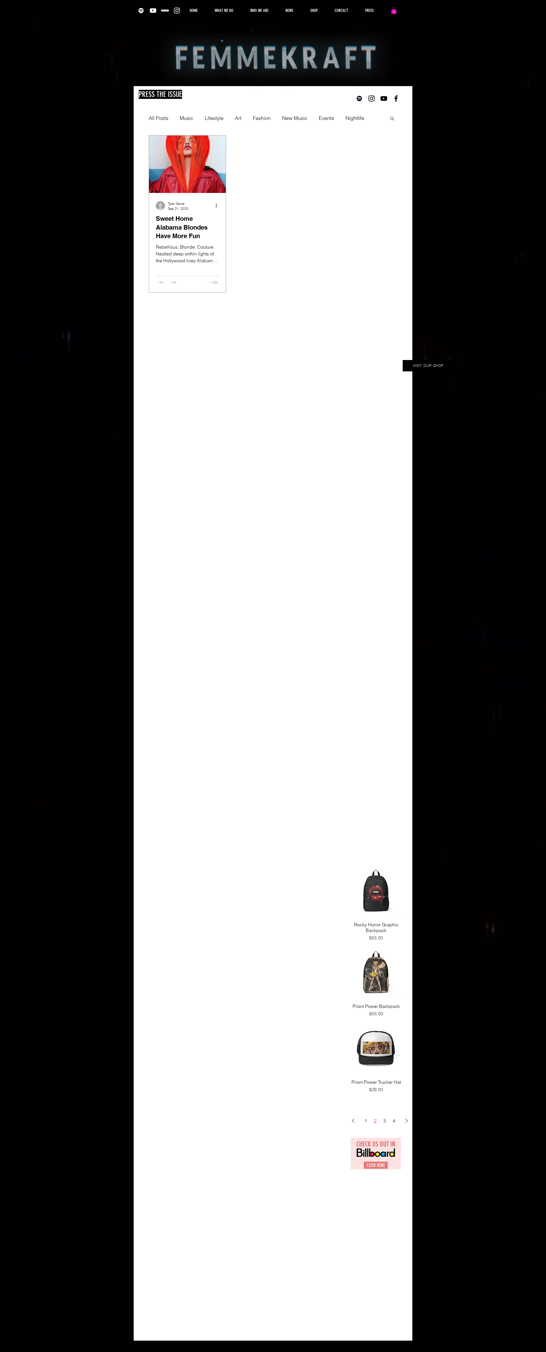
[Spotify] (141, 10)
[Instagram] (177, 10)
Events (326, 118)
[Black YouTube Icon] (384, 98)
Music (186, 118)
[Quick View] (376, 891)
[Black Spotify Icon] (359, 98)
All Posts (158, 118)
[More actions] (218, 205)
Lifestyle (214, 118)
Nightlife (355, 118)
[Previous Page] (353, 1120)
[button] (394, 10)
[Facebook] (278, 89)
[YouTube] (153, 10)
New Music (294, 118)
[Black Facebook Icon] (396, 98)
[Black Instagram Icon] (371, 98)
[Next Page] (406, 1120)
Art (238, 118)
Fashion (262, 118)
